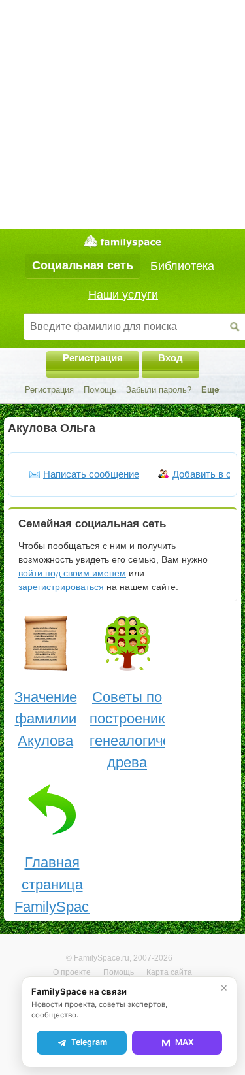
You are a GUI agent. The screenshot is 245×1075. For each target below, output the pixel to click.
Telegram (89, 1042)
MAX (184, 1042)
